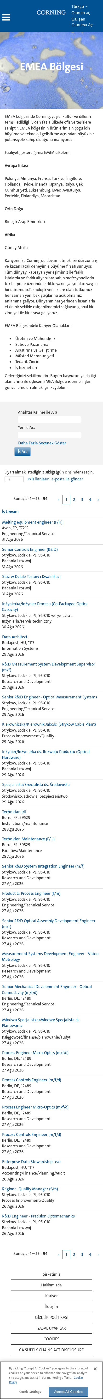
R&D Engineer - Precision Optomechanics (38, 1216)
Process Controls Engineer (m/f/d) (31, 1079)
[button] (17, 18)
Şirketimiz (51, 1274)
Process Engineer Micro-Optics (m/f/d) (35, 1052)
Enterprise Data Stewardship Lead (32, 1161)
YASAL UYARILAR (51, 1328)
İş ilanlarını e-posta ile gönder (57, 479)
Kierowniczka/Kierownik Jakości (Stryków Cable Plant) (49, 724)
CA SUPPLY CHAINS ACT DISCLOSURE (51, 1349)
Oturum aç (80, 12)
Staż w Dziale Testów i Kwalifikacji (32, 576)
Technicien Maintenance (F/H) (28, 839)
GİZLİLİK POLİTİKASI (51, 1317)
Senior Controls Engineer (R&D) (30, 549)
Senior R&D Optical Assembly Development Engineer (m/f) (48, 923)
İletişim (51, 1306)
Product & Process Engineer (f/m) (31, 893)
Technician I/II (14, 811)
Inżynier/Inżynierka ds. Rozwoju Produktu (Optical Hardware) (46, 754)
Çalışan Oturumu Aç (82, 22)
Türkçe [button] (78, 6)
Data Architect (14, 637)
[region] (51, 1380)
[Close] (95, 1369)
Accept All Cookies (68, 1392)
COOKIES (51, 1339)
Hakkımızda (51, 1285)
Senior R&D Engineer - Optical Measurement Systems (49, 697)
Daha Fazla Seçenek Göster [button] (42, 443)
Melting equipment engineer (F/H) (32, 522)
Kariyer (51, 1295)
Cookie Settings (30, 1392)
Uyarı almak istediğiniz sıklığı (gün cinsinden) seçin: (49, 472)
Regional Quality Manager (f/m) (30, 1188)
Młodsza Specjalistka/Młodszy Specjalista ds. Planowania (41, 1022)
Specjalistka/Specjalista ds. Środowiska (36, 784)
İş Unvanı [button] (10, 511)
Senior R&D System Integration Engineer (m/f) (43, 866)
